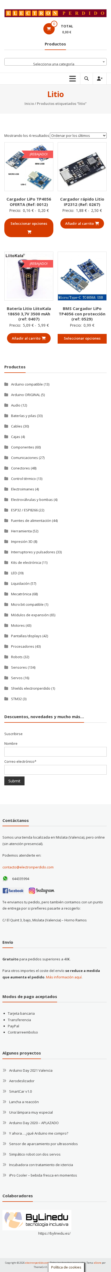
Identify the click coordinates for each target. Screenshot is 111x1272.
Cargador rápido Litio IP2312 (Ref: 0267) (82, 201)
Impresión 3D (22, 541)
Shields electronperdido (30, 688)
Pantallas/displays (26, 635)
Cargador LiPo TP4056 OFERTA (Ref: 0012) (28, 201)
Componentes (22, 447)
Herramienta (21, 531)
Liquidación (20, 583)
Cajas (15, 436)
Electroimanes (22, 489)
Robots (17, 656)
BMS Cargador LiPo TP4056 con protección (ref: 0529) (82, 314)
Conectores (20, 468)
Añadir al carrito (79, 223)
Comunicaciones (24, 457)
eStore (97, 1262)
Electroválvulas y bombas (32, 499)
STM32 (16, 698)
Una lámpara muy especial (31, 1112)
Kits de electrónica (26, 562)
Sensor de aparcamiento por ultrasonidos (43, 1143)
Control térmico (23, 478)
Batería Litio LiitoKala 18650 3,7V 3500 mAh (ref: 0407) (29, 314)
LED (14, 573)
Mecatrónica (21, 594)
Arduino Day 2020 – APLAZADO (34, 1122)
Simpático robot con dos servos (35, 1154)
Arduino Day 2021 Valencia (31, 1070)
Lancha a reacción (24, 1101)
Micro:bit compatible (27, 604)
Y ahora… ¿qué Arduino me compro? (38, 1133)
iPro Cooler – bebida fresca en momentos (43, 1175)
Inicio (29, 103)
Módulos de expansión (30, 614)
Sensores (19, 667)
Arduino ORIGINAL (25, 394)
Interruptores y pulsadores (33, 552)
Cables (16, 426)
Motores (18, 625)
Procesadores (22, 646)
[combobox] (55, 62)
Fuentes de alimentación (31, 520)
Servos (17, 677)
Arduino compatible (27, 384)
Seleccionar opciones (29, 223)
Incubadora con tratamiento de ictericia (41, 1164)
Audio (15, 405)
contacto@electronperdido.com (28, 867)
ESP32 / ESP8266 (24, 510)
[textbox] (55, 63)
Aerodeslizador (21, 1080)
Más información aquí (64, 977)
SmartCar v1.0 (20, 1091)
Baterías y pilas (23, 415)
